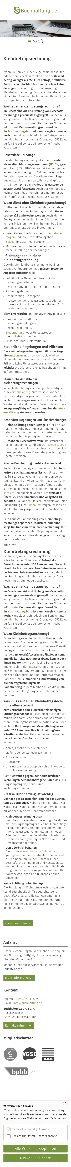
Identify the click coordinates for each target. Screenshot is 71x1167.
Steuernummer (15, 332)
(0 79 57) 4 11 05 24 (26, 999)
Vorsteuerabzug (20, 392)
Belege (10, 242)
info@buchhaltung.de (27, 1003)
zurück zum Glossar (18, 923)
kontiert (8, 493)
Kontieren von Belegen (37, 851)
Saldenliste (34, 505)
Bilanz (49, 219)
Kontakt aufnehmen (19, 1025)
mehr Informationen (19, 978)
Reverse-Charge (56, 445)
